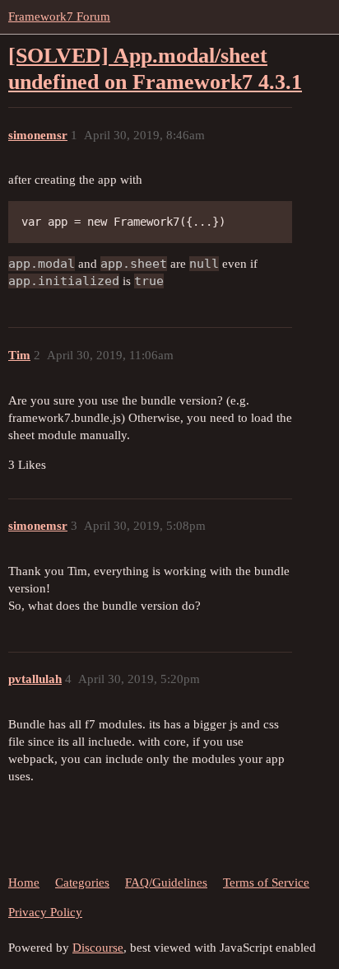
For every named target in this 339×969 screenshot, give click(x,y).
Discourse (97, 947)
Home (23, 882)
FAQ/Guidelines (166, 882)
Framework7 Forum (59, 16)
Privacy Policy (45, 912)
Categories (82, 882)
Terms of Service (266, 882)
